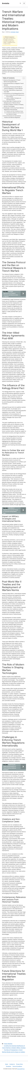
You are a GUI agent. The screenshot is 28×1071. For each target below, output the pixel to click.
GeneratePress (21, 1068)
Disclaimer (8, 1066)
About (6, 1064)
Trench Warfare (8, 1043)
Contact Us (12, 1064)
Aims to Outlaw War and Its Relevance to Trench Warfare (15, 96)
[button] (20, 3)
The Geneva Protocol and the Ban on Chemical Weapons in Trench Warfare (13, 87)
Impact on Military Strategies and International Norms (13, 99)
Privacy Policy (19, 1064)
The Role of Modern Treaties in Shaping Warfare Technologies (13, 105)
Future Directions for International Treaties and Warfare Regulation (12, 116)
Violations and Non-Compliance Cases (14, 111)
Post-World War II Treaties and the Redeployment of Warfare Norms (12, 102)
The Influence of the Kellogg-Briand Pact (14, 93)
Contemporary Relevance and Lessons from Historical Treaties (14, 113)
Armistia (5, 3)
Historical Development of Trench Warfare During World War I (12, 80)
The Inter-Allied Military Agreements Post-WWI (13, 91)
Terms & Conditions (17, 1066)
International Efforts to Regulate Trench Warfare (14, 84)
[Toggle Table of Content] (23, 78)
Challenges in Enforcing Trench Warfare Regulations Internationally (14, 108)
